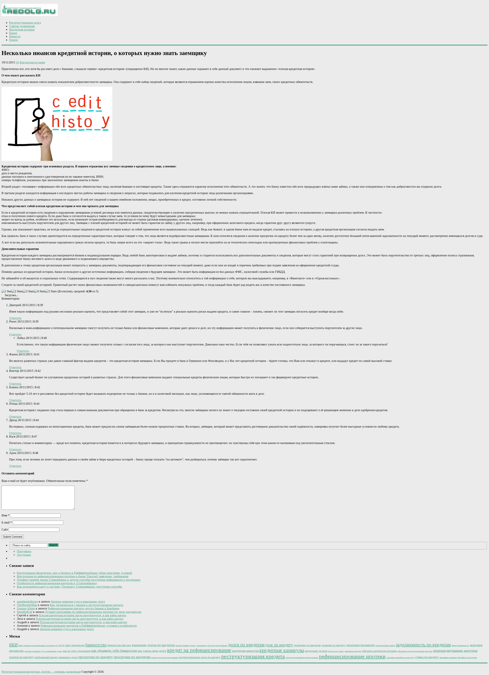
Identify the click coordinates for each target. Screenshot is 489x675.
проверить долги (68, 657)
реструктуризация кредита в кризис (302, 657)
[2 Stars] (17, 291)
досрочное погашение (360, 645)
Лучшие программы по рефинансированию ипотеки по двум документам (93, 611)
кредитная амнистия (245, 650)
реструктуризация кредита (253, 656)
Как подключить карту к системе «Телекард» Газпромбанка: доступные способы (69, 586)
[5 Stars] (51, 291)
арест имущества (75, 645)
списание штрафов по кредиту (400, 657)
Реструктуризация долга (25, 22)
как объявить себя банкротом (114, 651)
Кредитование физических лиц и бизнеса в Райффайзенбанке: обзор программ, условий (74, 573)
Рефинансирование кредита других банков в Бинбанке (83, 608)
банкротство (96, 645)
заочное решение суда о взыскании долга (43, 651)
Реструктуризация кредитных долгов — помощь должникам (41, 671)
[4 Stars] (39, 291)
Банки (13, 33)
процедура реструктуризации (164, 657)
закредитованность (460, 645)
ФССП (62, 645)
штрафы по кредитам (467, 657)
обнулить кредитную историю (379, 651)
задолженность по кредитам (423, 644)
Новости (14, 36)
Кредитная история (21, 29)
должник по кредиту (333, 645)
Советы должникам (22, 26)
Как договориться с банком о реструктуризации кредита (86, 605)
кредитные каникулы (281, 650)
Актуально (24, 554)
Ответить (15, 318)
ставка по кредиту (427, 657)
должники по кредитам (307, 645)
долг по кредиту (279, 645)
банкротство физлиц (119, 645)
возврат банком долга (185, 645)
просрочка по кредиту (96, 657)
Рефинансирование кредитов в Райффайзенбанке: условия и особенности (88, 625)
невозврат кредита (353, 651)
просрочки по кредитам (132, 657)
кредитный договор (316, 651)
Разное (13, 39)
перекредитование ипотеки (455, 650)
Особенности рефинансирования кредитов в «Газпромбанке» (57, 583)
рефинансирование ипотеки (352, 656)
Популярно (24, 551)
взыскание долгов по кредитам (153, 645)
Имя (5, 515)
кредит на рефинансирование (199, 650)
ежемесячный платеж (385, 645)
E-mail (7, 522)
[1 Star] (7, 291)
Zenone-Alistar (26, 608)
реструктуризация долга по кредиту (199, 657)
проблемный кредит (46, 657)
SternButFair (24, 611)
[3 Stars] (28, 291)
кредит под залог (336, 651)
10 (17, 62)
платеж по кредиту (21, 657)
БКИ (13, 644)
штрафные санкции (448, 657)
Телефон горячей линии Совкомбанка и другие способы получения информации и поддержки (78, 579)
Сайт (5, 529)
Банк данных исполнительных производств (38, 645)
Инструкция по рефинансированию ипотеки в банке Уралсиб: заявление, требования (72, 576)
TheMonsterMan (27, 605)
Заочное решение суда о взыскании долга (78, 601)
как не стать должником (77, 651)
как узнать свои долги (152, 650)
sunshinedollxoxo (27, 601)
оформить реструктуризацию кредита (415, 651)
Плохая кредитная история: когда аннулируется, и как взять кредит (82, 615)
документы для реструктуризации (211, 645)
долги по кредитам (246, 644)
